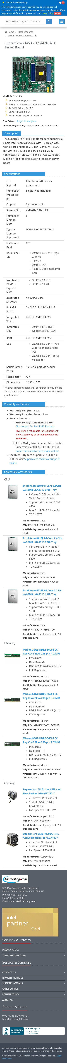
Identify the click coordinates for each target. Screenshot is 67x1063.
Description (11, 133)
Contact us (9, 972)
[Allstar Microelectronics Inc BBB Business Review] (33, 1031)
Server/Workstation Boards (22, 35)
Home (10, 31)
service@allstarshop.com (23, 901)
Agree (57, 13)
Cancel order (10, 988)
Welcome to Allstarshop (17, 2)
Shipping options (12, 983)
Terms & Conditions (14, 955)
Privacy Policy (47, 13)
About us (7, 999)
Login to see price (26, 121)
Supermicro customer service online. (37, 451)
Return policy (10, 994)
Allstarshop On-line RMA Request (35, 426)
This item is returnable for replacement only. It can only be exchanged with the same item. (37, 434)
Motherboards (25, 31)
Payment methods (12, 977)
